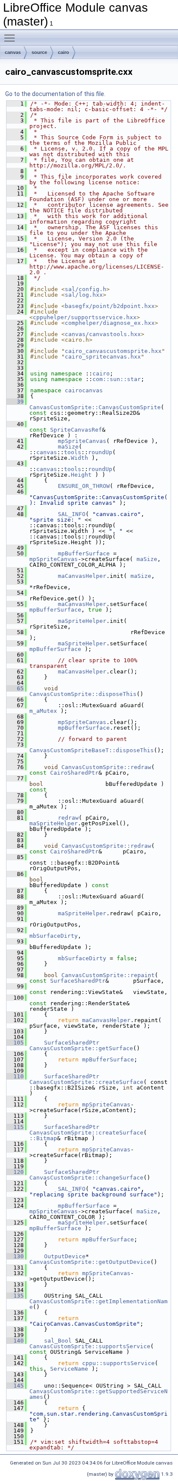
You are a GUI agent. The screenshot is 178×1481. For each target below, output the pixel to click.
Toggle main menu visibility (11, 37)
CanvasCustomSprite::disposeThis (83, 694)
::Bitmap (43, 1138)
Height (81, 474)
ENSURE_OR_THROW (84, 486)
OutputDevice (65, 1256)
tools (72, 452)
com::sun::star (116, 379)
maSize (68, 446)
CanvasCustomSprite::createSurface (86, 1082)
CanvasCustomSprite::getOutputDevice (89, 1262)
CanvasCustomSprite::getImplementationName (98, 1304)
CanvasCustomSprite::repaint (108, 975)
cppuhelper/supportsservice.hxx (85, 317)
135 (15, 1295)
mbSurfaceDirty (53, 936)
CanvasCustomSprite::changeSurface (86, 1177)
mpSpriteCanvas (82, 441)
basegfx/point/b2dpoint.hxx (110, 306)
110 (15, 1076)
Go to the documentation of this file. (55, 93)
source (39, 52)
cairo (63, 52)
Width (79, 458)
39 (15, 401)
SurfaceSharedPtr (77, 981)
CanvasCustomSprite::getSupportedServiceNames (98, 1394)
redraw (68, 817)
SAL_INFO (72, 514)
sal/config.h (85, 289)
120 (15, 1172)
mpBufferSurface (84, 553)
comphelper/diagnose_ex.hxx (110, 323)
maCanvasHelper (82, 576)
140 (15, 1340)
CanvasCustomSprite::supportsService (89, 1346)
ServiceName (69, 1369)
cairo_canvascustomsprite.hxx (113, 351)
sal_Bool (58, 1340)
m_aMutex (43, 711)
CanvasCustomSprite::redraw (106, 767)
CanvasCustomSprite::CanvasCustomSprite (95, 407)
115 (15, 1127)
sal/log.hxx (84, 295)
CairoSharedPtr (74, 772)
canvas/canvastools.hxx (103, 334)
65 (15, 688)
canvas (13, 52)
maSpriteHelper (82, 621)
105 (15, 1042)
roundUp (100, 452)
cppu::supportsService (118, 1363)
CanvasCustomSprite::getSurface (81, 1048)
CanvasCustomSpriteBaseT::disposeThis (91, 750)
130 (15, 1256)
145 (15, 1385)
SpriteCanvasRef (76, 429)
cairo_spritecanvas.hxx (103, 356)
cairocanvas (84, 390)
